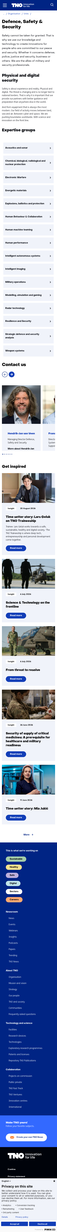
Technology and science (19, 1023)
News (11, 918)
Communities (15, 1008)
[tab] (2, 454)
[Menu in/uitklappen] (5, 5)
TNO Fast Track (16, 1088)
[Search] (52, 5)
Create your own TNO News (29, 1137)
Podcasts (13, 943)
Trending (13, 955)
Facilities (13, 1029)
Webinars (13, 930)
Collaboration (13, 1070)
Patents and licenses (19, 1054)
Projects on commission (20, 1076)
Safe (12, 875)
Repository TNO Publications (22, 1060)
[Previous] (5, 374)
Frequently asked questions (22, 1014)
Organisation (15, 977)
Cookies (12, 1169)
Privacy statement (16, 1176)
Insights (13, 936)
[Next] (12, 374)
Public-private (15, 1082)
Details (5, 1217)
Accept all (14, 1224)
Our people (14, 995)
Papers (12, 949)
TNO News (14, 961)
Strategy (13, 989)
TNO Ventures (15, 1094)
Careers (14, 900)
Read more (16, 549)
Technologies (15, 1042)
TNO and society (17, 1001)
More (26, 835)
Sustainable (16, 859)
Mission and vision (17, 983)
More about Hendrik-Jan (21, 449)
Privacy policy (21, 1217)
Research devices (17, 1035)
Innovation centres (18, 1100)
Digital (13, 883)
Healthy (14, 867)
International (15, 1107)
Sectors (14, 891)
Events (12, 924)
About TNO (12, 971)
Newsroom (12, 912)
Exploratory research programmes (25, 1048)
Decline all (42, 1224)
